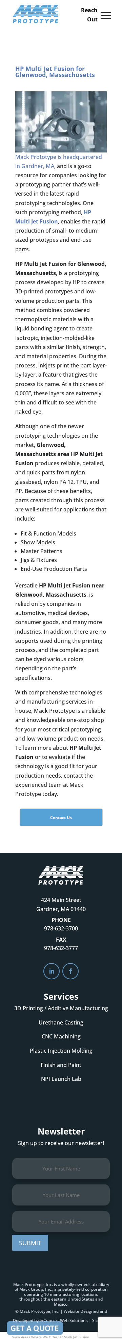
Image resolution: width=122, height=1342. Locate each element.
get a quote (61, 1101)
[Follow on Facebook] (70, 971)
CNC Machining (61, 1036)
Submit (30, 1243)
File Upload (35, 1328)
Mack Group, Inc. (35, 1289)
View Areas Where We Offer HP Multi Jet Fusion (50, 1337)
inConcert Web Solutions (64, 1320)
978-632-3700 (61, 928)
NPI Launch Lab (61, 1079)
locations (89, 1294)
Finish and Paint (61, 1065)
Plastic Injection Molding (61, 1050)
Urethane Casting (61, 1022)
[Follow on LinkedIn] (51, 971)
